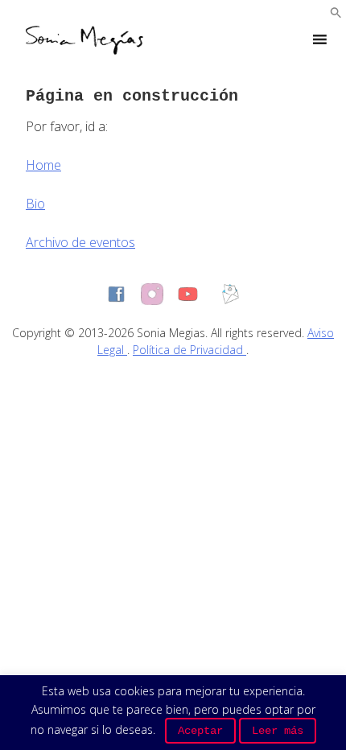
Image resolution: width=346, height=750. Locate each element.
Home (43, 165)
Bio (35, 203)
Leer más (277, 730)
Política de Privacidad (189, 349)
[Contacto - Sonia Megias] (230, 294)
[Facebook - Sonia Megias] (116, 294)
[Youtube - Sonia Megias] (188, 294)
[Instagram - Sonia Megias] (152, 294)
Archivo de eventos (80, 242)
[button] (336, 14)
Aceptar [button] (200, 730)
